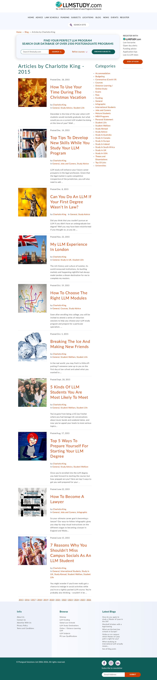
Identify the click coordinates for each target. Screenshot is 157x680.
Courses (64, 308)
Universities (100, 166)
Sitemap (63, 617)
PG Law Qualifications (68, 636)
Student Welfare (68, 357)
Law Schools (52, 17)
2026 (89, 600)
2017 (33, 600)
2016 (27, 600)
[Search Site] (71, 25)
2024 (76, 600)
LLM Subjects (65, 633)
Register (124, 17)
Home (31, 17)
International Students (71, 571)
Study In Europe (102, 141)
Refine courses (78, 52)
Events (114, 17)
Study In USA (101, 153)
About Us (20, 617)
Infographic (82, 512)
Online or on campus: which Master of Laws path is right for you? (111, 637)
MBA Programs (102, 116)
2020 (52, 600)
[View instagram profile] (111, 663)
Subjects (76, 17)
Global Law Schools (67, 623)
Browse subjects (102, 52)
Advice (39, 17)
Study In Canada (102, 138)
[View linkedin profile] (117, 663)
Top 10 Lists (100, 163)
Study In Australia (103, 135)
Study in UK (66, 260)
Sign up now (133, 61)
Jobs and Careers (68, 164)
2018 (39, 600)
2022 (64, 600)
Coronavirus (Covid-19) (105, 80)
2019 (45, 600)
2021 (58, 600)
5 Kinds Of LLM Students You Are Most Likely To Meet (69, 392)
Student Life (79, 108)
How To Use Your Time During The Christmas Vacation (68, 92)
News (106, 17)
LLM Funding (65, 620)
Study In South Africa (105, 147)
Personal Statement (104, 120)
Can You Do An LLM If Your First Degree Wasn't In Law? (70, 202)
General (55, 108)
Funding (65, 17)
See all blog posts (109, 649)
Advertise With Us (24, 623)
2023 (70, 600)
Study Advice (66, 108)
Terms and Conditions (25, 628)
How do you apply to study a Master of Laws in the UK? (112, 619)
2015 (21, 600)
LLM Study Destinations (69, 625)
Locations (87, 17)
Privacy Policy (22, 625)
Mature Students (103, 113)
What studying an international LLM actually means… (112, 644)
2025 (82, 600)
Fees (97, 95)
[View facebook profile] (104, 663)
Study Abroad (60, 574)
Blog (98, 17)
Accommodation (102, 73)
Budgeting (100, 76)
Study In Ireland (102, 144)
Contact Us (21, 620)
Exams (98, 92)
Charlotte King (59, 105)
